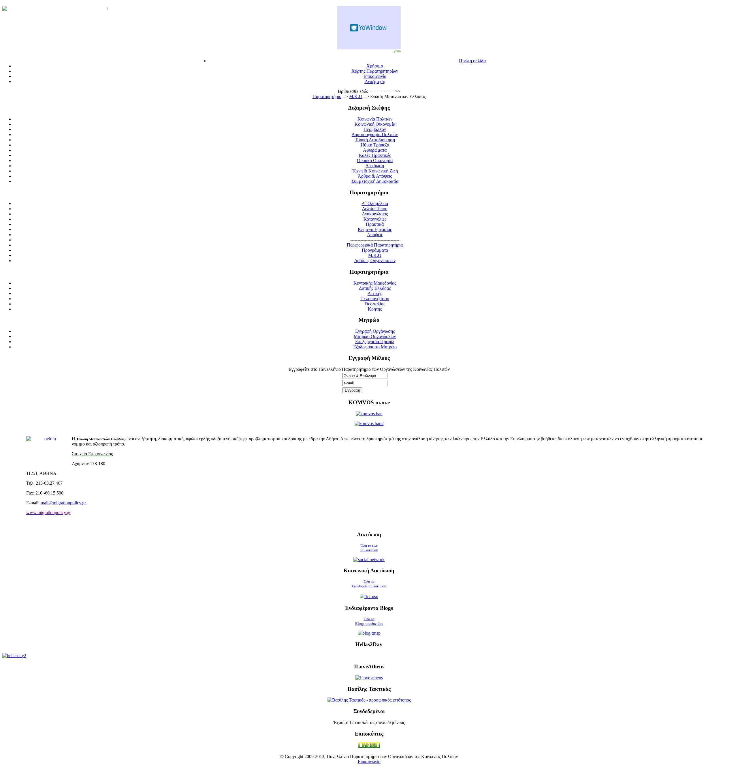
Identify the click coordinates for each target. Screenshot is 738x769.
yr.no (397, 51)
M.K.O (355, 96)
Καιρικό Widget (369, 27)
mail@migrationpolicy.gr (63, 502)
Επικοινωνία (369, 761)
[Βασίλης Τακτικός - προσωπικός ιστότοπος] (369, 699)
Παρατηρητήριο (326, 96)
